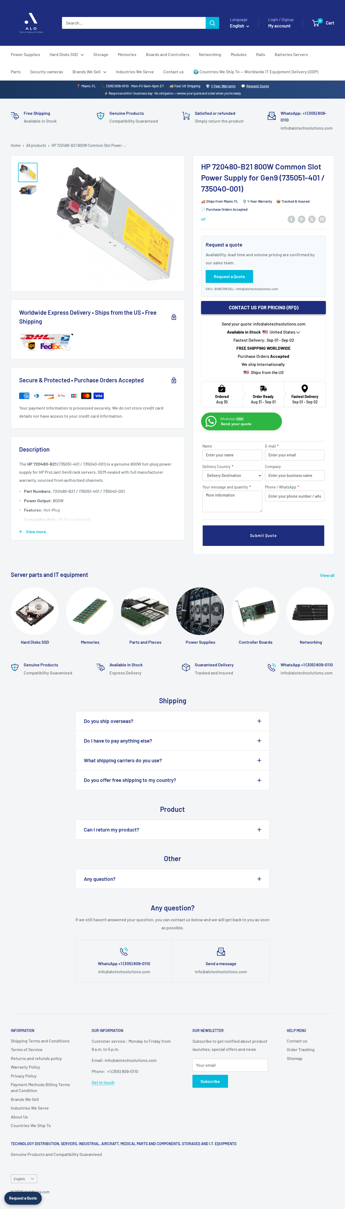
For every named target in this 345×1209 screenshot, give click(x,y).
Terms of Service (27, 1049)
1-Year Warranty (223, 86)
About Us (19, 1116)
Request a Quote (23, 1198)
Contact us (173, 71)
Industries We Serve (135, 71)
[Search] (212, 23)
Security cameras (46, 71)
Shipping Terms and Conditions (40, 1040)
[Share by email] (322, 219)
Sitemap (294, 1058)
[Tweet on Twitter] (312, 219)
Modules (239, 54)
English (19, 1178)
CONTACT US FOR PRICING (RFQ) (263, 307)
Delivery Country (217, 466)
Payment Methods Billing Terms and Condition (40, 1087)
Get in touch (103, 1082)
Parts (16, 71)
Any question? (100, 879)
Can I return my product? (111, 829)
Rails (260, 54)
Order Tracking (301, 1049)
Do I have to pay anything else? (118, 740)
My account (279, 25)
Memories (127, 54)
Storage (100, 54)
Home (16, 145)
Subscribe (210, 1081)
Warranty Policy (25, 1066)
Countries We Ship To (31, 1125)
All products (36, 145)
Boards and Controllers (167, 54)
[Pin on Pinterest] (301, 219)
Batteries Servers (291, 54)
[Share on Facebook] (291, 219)
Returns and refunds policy (36, 1058)
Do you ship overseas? (108, 721)
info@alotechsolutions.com (257, 289)
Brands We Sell (87, 71)
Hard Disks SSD (64, 54)
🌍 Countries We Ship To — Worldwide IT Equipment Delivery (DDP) (255, 71)
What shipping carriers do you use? (123, 760)
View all (327, 575)
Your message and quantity (226, 487)
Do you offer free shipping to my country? (130, 780)
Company (273, 466)
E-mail (272, 446)
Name (207, 446)
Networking (210, 54)
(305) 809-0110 (117, 86)
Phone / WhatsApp (282, 487)
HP (203, 219)
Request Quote (257, 86)
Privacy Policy (24, 1075)
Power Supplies (25, 54)
